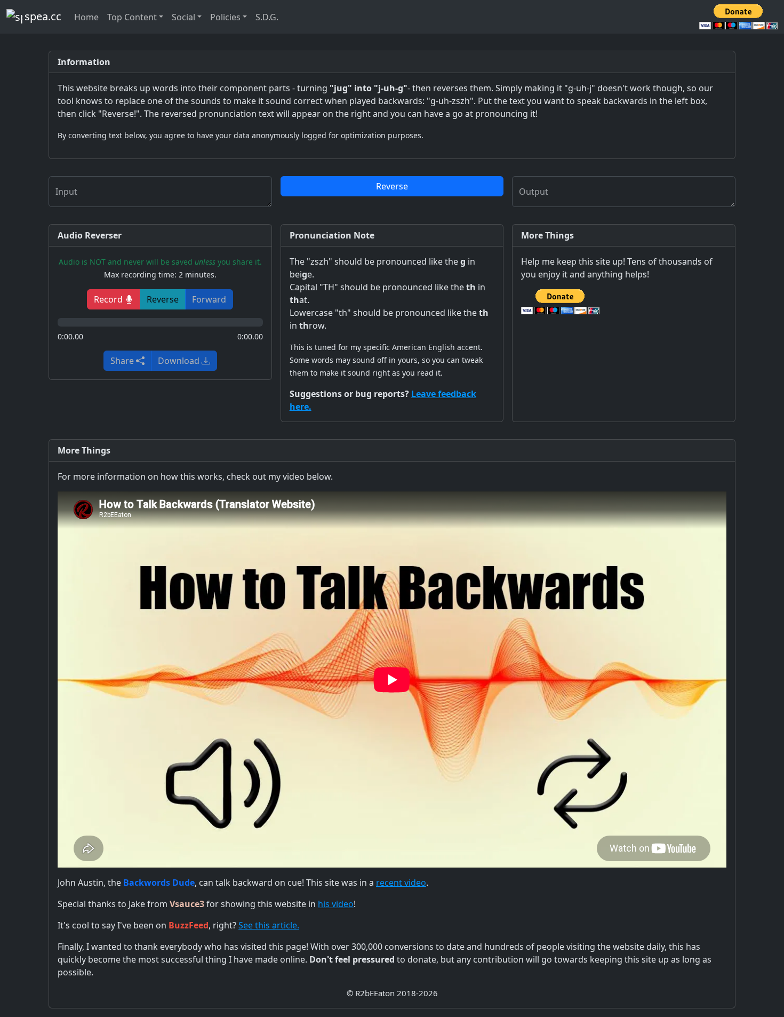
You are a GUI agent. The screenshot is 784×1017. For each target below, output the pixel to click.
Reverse (392, 186)
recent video (401, 882)
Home (86, 17)
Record (109, 299)
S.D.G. (266, 17)
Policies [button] (225, 17)
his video (336, 904)
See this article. (268, 925)
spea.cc (43, 16)
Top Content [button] (132, 17)
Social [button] (183, 17)
